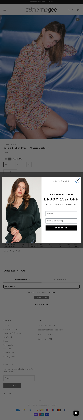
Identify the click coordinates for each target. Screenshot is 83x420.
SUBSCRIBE (61, 228)
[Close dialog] (77, 180)
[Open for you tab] (76, 413)
